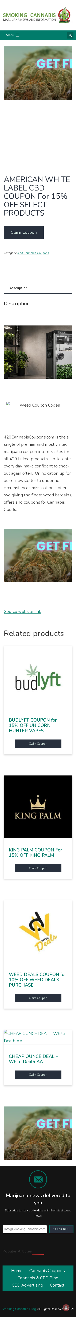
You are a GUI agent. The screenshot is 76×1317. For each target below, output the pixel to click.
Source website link (22, 611)
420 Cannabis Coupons (33, 253)
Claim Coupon (24, 232)
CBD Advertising (27, 1285)
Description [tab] (18, 288)
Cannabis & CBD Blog (38, 1278)
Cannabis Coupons (47, 1271)
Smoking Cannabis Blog (19, 1309)
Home (17, 1271)
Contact (57, 1285)
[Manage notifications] (66, 1307)
